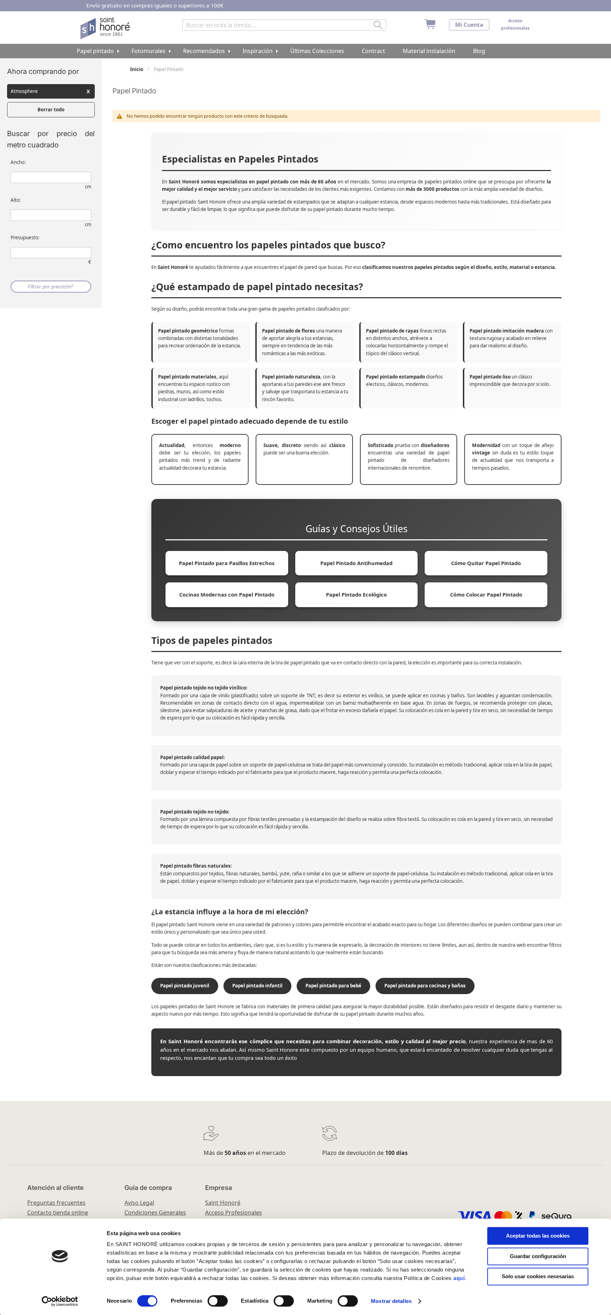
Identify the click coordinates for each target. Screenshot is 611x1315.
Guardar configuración (538, 1256)
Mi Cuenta (469, 25)
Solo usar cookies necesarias (538, 1276)
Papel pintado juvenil (184, 985)
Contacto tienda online (57, 1212)
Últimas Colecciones (317, 51)
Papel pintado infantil (257, 985)
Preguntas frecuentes (56, 1203)
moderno (230, 445)
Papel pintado (95, 51)
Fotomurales (148, 51)
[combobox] (284, 25)
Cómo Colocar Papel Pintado (486, 594)
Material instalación (429, 51)
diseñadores (435, 445)
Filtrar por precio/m (51, 286)
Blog (479, 51)
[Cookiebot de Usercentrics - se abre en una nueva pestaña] (60, 1301)
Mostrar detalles (391, 1301)
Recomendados (204, 51)
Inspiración (258, 51)
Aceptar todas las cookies (538, 1236)
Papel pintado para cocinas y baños (425, 985)
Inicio (137, 69)
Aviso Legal (139, 1203)
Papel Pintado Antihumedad (356, 562)
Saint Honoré (222, 1203)
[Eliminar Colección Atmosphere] (88, 91)
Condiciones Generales (155, 1212)
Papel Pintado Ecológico (356, 594)
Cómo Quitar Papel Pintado (486, 562)
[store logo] (106, 28)
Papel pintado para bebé (333, 985)
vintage (481, 453)
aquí (459, 1278)
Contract (373, 51)
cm (88, 186)
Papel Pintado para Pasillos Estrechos (226, 562)
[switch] (218, 1301)
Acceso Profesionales (233, 1212)
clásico (337, 445)
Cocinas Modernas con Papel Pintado (226, 594)
